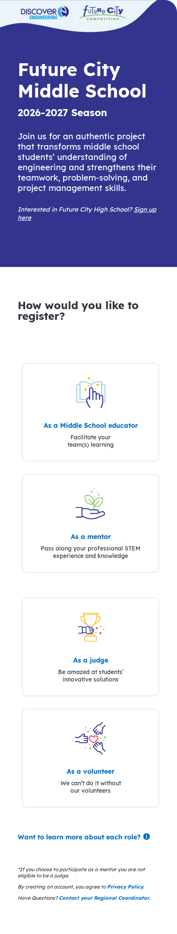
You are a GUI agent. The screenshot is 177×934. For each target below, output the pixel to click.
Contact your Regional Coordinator (104, 898)
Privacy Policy (125, 887)
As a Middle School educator (91, 425)
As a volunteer (90, 771)
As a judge (90, 660)
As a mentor (91, 536)
